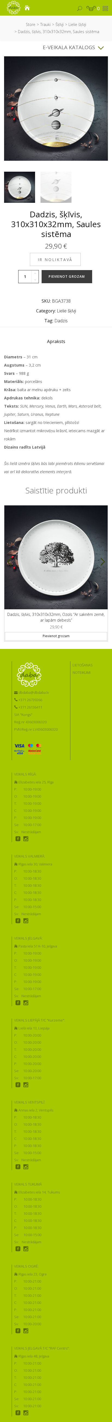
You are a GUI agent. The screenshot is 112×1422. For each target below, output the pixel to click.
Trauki (45, 24)
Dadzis (61, 321)
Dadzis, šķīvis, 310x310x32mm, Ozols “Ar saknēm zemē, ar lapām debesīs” (56, 617)
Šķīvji (59, 24)
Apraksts (56, 341)
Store (30, 24)
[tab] (56, 343)
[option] (19, 187)
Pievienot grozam (67, 276)
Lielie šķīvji (77, 24)
